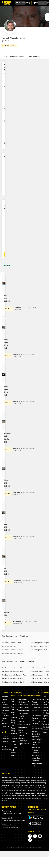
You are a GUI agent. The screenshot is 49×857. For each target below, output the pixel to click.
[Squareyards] (7, 3)
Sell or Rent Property (23, 3)
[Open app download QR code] (47, 17)
